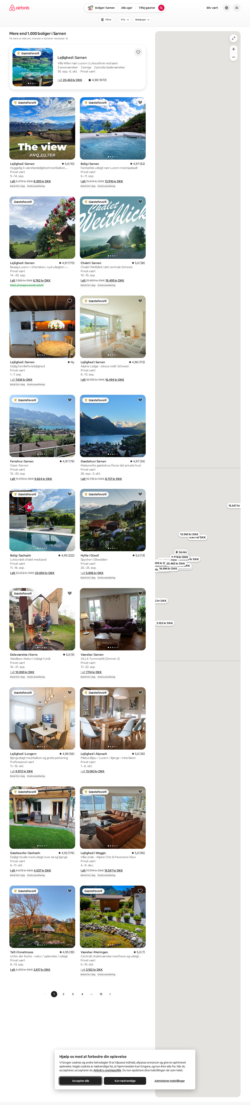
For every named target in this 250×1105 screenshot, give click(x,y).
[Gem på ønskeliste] (138, 52)
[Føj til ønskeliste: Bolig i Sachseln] (70, 494)
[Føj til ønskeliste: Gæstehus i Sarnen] (140, 400)
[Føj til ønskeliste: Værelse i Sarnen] (140, 593)
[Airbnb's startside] (19, 8)
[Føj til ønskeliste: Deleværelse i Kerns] (70, 593)
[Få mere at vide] (67, 38)
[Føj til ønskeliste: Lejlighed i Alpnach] (140, 692)
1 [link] (54, 994)
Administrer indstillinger (169, 1081)
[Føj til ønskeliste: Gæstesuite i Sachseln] (70, 791)
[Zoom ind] (234, 49)
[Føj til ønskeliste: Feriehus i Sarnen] (70, 400)
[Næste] (110, 994)
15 (101, 994)
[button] (70, 80)
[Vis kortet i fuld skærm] (234, 38)
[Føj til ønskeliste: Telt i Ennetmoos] (70, 891)
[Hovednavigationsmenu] (237, 8)
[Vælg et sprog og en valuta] (226, 8)
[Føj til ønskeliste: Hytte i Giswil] (140, 494)
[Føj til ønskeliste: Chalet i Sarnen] (140, 201)
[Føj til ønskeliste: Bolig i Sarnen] (140, 102)
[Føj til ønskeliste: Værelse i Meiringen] (140, 891)
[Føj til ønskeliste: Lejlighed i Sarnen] (70, 102)
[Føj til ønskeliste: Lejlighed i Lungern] (70, 692)
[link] (45, 994)
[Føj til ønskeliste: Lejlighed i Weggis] (140, 791)
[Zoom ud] (234, 57)
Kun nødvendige (125, 1081)
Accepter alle (80, 1081)
